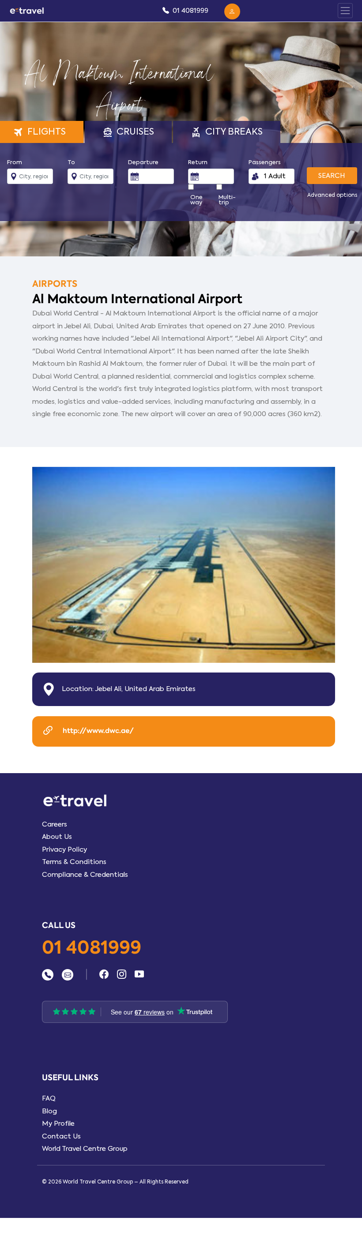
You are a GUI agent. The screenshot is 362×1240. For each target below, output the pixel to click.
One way (196, 200)
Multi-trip (227, 200)
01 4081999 (91, 948)
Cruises (128, 132)
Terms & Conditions (74, 861)
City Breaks (227, 132)
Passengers (265, 162)
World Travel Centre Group (85, 1148)
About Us (57, 836)
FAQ (49, 1098)
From (14, 162)
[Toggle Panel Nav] (345, 10)
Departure (143, 162)
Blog (49, 1111)
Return (197, 162)
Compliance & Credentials (85, 874)
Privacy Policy (64, 849)
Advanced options (332, 195)
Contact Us (61, 1136)
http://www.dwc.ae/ (97, 730)
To (71, 162)
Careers (54, 824)
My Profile (58, 1123)
